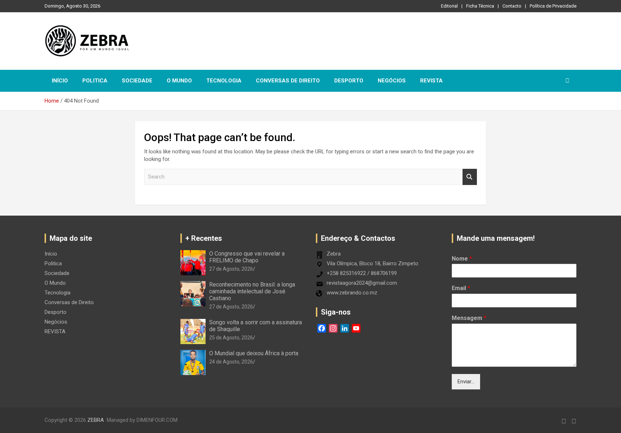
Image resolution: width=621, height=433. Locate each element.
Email (461, 288)
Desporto (348, 80)
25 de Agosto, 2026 (231, 337)
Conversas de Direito (288, 80)
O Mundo (179, 80)
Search (470, 177)
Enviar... (465, 381)
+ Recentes (203, 238)
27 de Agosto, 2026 (231, 269)
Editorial (449, 6)
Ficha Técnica (480, 6)
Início (60, 80)
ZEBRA (95, 420)
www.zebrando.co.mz (352, 292)
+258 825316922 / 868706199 (362, 273)
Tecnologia (224, 80)
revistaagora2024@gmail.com (362, 283)
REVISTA (431, 80)
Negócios (392, 80)
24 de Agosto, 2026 (231, 362)
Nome (462, 258)
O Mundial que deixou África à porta (253, 353)
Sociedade (137, 80)
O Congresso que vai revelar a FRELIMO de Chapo (247, 257)
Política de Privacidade (553, 6)
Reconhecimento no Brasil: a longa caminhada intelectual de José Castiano (252, 291)
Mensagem (469, 318)
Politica (94, 80)
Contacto (511, 6)
